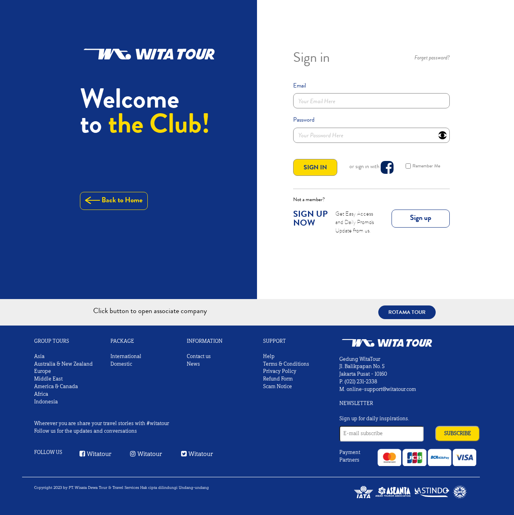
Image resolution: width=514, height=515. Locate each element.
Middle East (48, 379)
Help (269, 356)
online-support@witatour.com (381, 389)
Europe (42, 371)
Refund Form (278, 379)
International (125, 356)
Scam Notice (277, 386)
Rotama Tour (407, 312)
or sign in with (365, 166)
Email (299, 85)
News (193, 364)
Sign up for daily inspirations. (374, 418)
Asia (39, 356)
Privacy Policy (279, 371)
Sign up (420, 217)
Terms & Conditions (286, 364)
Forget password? (432, 58)
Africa (41, 394)
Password (303, 119)
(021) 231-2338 (361, 382)
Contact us (199, 356)
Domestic (121, 364)
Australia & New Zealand (63, 364)
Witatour (98, 454)
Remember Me (426, 165)
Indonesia (46, 402)
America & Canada (56, 386)
